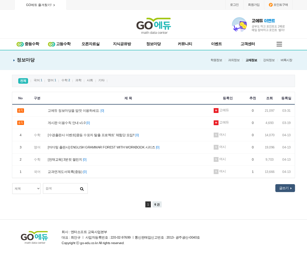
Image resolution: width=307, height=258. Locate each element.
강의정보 (269, 60)
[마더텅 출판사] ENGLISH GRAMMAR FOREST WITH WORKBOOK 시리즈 (103, 147)
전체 (23, 80)
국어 (38, 80)
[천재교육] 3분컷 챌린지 (67, 159)
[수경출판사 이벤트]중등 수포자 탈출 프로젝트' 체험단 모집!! (93, 135)
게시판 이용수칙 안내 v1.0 (69, 123)
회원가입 (254, 4)
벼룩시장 (286, 60)
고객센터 (248, 44)
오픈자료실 (91, 44)
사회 (90, 80)
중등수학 (31, 44)
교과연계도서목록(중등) (67, 172)
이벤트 (216, 44)
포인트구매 (280, 4)
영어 (51, 80)
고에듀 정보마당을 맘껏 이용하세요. (76, 110)
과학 (78, 80)
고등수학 (63, 44)
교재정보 (251, 60)
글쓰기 (284, 188)
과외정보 (234, 60)
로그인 (234, 4)
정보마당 (153, 44)
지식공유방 (122, 44)
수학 (65, 80)
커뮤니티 (185, 44)
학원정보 (216, 60)
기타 (101, 80)
